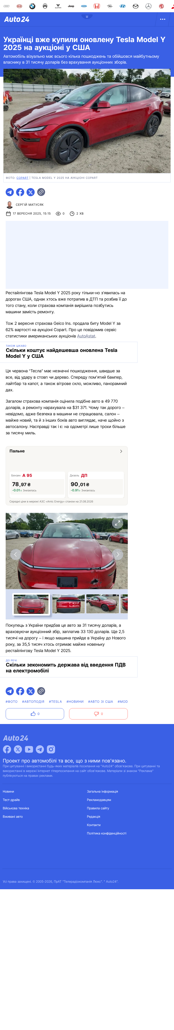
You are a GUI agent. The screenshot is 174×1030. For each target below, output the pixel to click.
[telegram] (10, 192)
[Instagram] (51, 749)
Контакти (94, 825)
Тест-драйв (11, 800)
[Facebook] (7, 749)
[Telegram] (40, 749)
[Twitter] (18, 749)
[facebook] (20, 192)
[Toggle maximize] (117, 523)
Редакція (93, 817)
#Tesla (55, 702)
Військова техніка (16, 808)
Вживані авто (13, 817)
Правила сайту (98, 808)
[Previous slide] (16, 554)
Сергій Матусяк (30, 205)
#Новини (75, 702)
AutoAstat (86, 336)
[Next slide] (117, 554)
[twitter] (31, 192)
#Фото (12, 702)
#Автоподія (33, 702)
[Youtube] (29, 749)
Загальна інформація (102, 791)
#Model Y (126, 702)
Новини (8, 791)
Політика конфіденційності (106, 833)
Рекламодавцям (99, 800)
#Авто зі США (100, 702)
